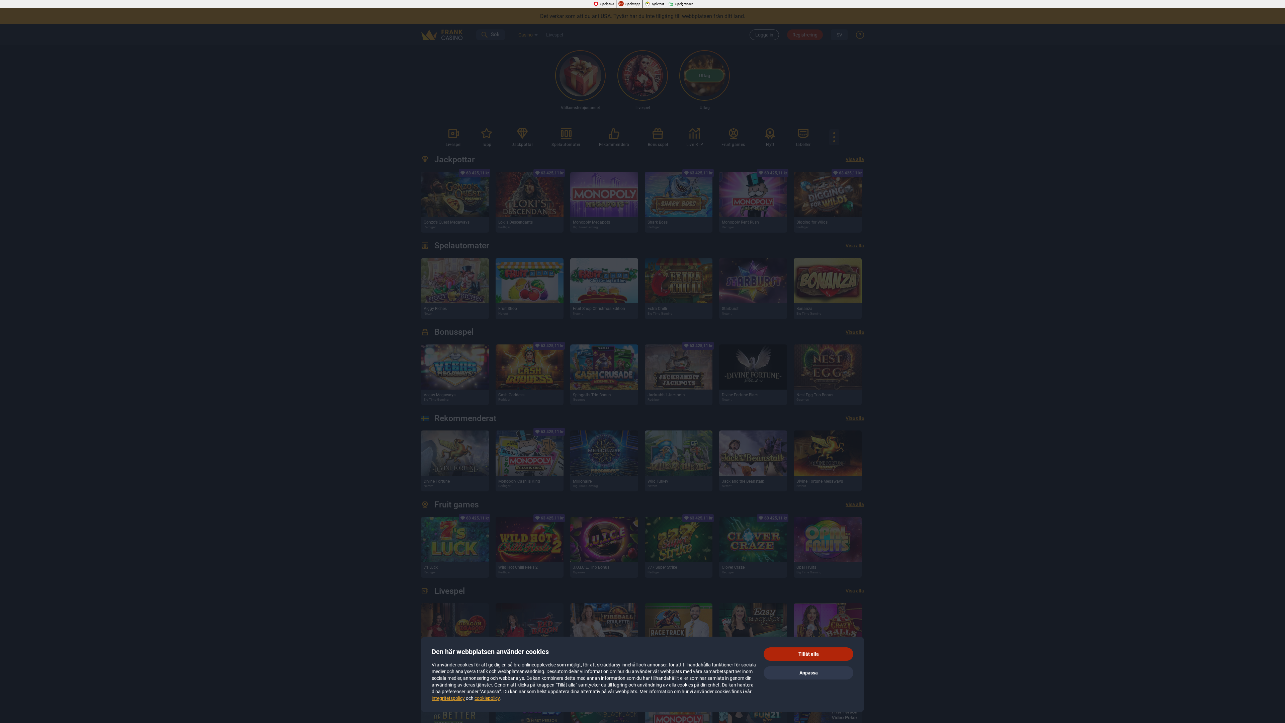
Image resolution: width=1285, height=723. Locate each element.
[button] (808, 654)
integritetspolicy (448, 698)
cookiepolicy (487, 698)
